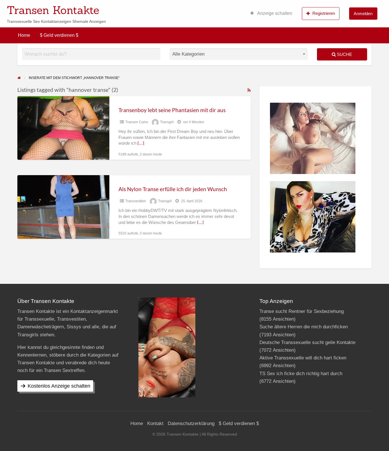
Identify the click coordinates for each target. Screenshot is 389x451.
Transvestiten (135, 201)
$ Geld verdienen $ (59, 35)
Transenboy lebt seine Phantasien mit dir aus (172, 110)
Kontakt (155, 423)
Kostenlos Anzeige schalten (59, 386)
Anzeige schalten (274, 13)
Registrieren (323, 13)
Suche (344, 54)
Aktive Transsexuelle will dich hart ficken (302, 358)
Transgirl (167, 122)
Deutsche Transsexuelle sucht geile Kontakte (307, 342)
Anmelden (363, 13)
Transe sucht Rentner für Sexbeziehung (301, 311)
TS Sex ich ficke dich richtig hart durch (300, 373)
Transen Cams (136, 122)
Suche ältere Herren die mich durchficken (303, 326)
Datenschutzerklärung (191, 423)
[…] (141, 143)
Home (24, 35)
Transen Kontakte (53, 10)
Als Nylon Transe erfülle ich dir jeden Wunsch (172, 189)
